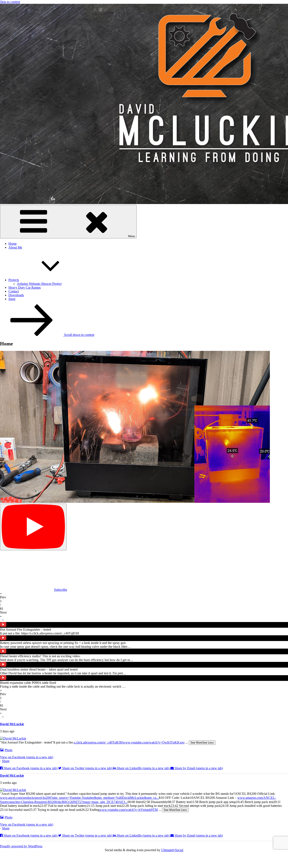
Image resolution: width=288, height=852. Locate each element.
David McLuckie (12, 724)
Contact (13, 291)
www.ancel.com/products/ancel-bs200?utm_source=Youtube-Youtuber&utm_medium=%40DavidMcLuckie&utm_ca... (79, 797)
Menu (131, 236)
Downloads (16, 295)
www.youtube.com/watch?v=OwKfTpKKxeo (153, 742)
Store (11, 299)
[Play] (33, 527)
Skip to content (10, 2)
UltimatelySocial (172, 850)
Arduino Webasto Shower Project (39, 283)
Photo (8, 750)
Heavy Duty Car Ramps (24, 287)
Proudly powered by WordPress (21, 846)
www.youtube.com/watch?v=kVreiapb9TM (128, 809)
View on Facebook (26, 757)
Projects (13, 280)
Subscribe (60, 589)
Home (12, 243)
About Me (15, 247)
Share (5, 761)
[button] (144, 595)
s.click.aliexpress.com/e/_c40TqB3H (98, 742)
